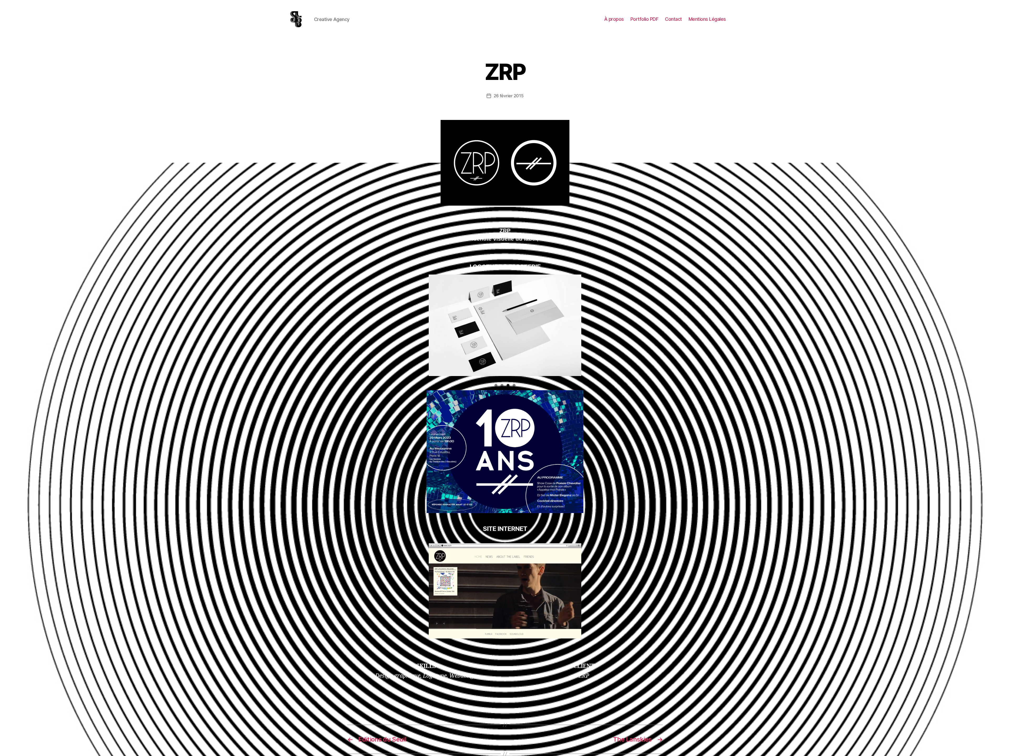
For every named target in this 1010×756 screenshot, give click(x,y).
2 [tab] (502, 385)
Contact (673, 19)
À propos (614, 19)
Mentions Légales (707, 19)
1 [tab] (495, 385)
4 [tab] (514, 385)
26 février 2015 (509, 95)
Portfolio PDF (644, 19)
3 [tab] (508, 385)
